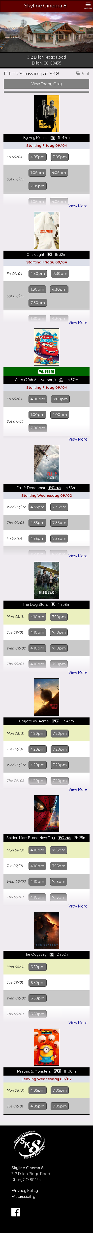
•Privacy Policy (24, 1190)
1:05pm (37, 173)
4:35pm (37, 507)
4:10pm (37, 617)
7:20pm (60, 733)
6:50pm (38, 967)
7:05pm (60, 157)
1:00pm (37, 414)
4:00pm (38, 399)
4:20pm (38, 733)
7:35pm (59, 507)
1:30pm (37, 289)
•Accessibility (23, 1196)
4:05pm (38, 157)
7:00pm (60, 399)
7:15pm (58, 850)
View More (77, 205)
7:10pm (59, 617)
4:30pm (38, 273)
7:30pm (60, 273)
